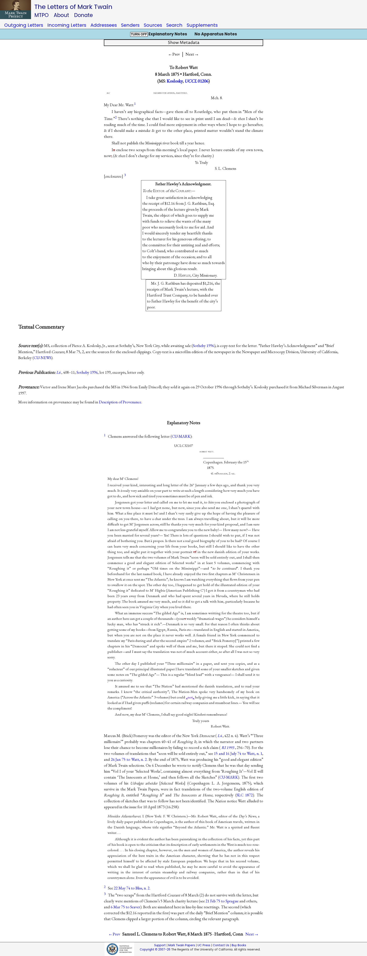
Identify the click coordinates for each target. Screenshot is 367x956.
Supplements (202, 25)
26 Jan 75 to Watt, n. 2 (129, 759)
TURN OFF (139, 34)
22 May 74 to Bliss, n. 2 (132, 888)
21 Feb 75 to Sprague (222, 901)
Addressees (103, 25)
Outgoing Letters (23, 25)
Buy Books (239, 945)
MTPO (41, 15)
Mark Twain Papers (181, 945)
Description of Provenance (120, 402)
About (61, 15)
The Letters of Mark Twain (73, 6)
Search (174, 25)
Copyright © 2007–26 (155, 950)
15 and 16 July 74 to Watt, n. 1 (238, 753)
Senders (130, 25)
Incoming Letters (66, 25)
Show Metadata (183, 42)
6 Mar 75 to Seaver (125, 907)
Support (160, 945)
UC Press (204, 945)
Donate (83, 15)
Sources (153, 25)
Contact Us (221, 945)
